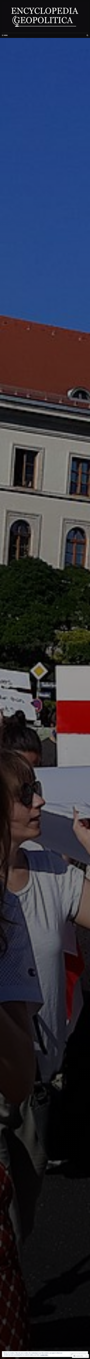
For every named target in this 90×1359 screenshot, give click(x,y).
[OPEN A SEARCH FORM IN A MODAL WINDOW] (87, 35)
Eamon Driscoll (65, 738)
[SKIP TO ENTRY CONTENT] (45, 756)
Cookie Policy (44, 1355)
